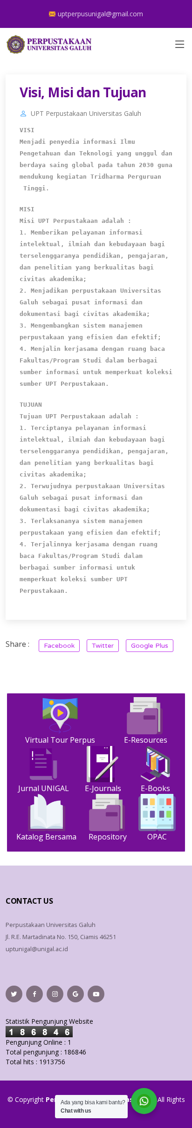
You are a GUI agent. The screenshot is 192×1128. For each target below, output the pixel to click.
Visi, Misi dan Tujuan (83, 92)
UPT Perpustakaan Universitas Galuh (86, 113)
